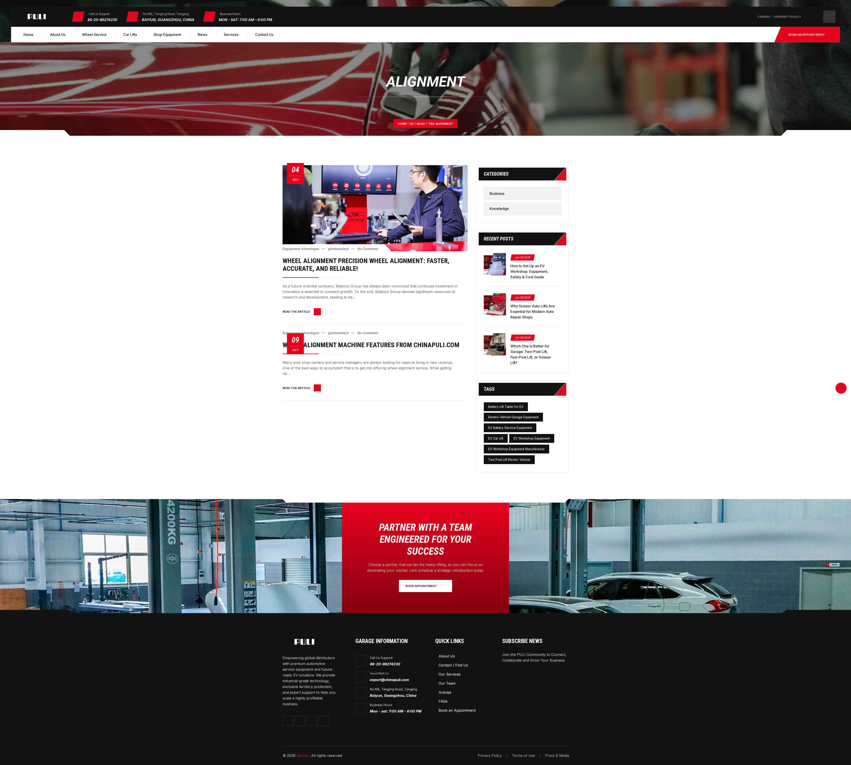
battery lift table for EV (505, 407)
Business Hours (381, 705)
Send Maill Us (379, 673)
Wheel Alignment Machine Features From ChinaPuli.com (371, 345)
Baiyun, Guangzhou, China (168, 19)
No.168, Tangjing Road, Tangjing (393, 689)
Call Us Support (381, 658)
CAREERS (763, 16)
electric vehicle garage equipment (513, 417)
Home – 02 (406, 123)
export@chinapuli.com (389, 680)
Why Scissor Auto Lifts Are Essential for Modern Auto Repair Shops (532, 311)
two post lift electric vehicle (509, 459)
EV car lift (495, 438)
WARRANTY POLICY (787, 16)
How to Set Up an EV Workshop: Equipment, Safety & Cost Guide (529, 271)
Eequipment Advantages (301, 249)
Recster (303, 755)
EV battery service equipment (510, 428)
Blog (421, 123)
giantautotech (338, 249)
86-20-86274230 (102, 19)
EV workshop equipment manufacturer (516, 449)
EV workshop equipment (532, 438)
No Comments (367, 249)
